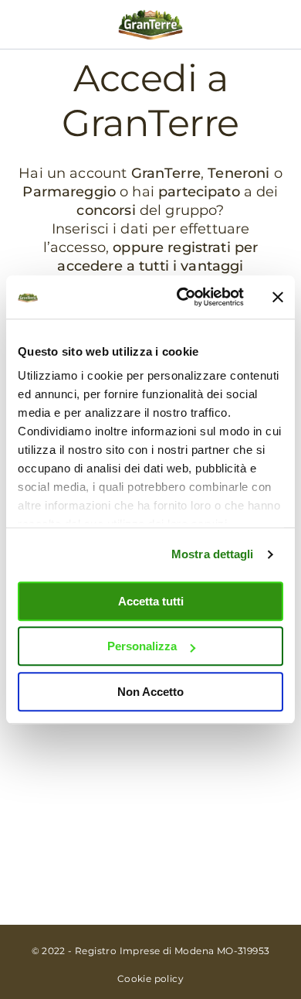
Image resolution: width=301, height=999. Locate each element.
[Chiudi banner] (277, 297)
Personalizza (142, 646)
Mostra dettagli (212, 554)
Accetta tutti (151, 601)
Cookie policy (150, 978)
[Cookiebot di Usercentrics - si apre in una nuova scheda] (182, 297)
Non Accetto (150, 691)
